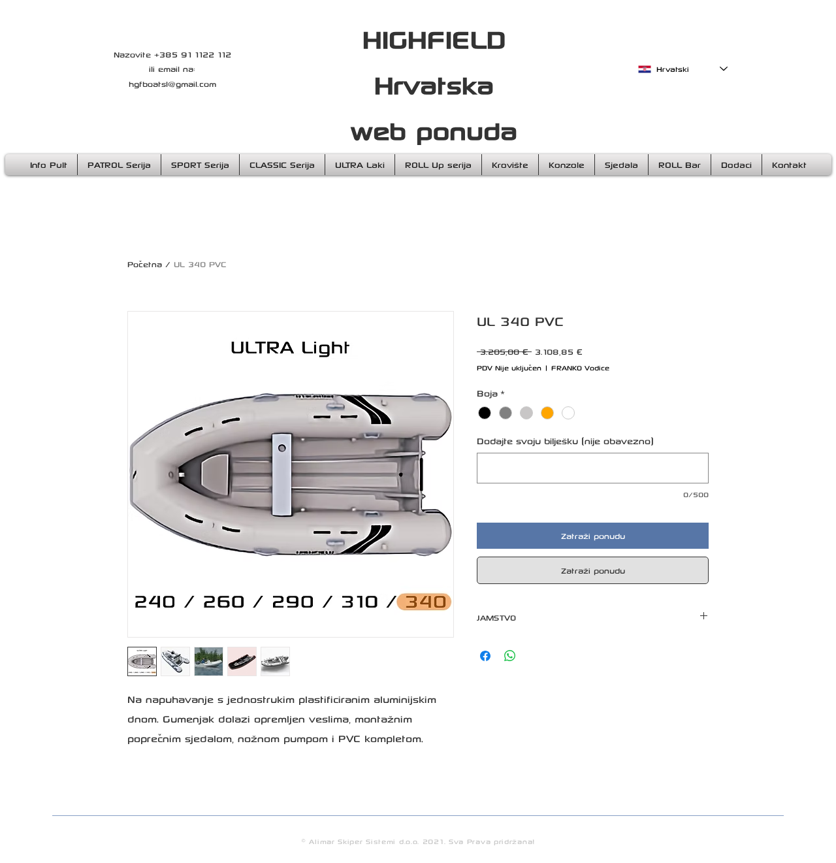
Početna (144, 264)
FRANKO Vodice (580, 367)
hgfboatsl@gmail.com (172, 83)
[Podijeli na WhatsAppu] (510, 656)
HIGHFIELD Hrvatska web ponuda (434, 84)
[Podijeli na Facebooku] (485, 656)
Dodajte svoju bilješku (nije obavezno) (565, 440)
